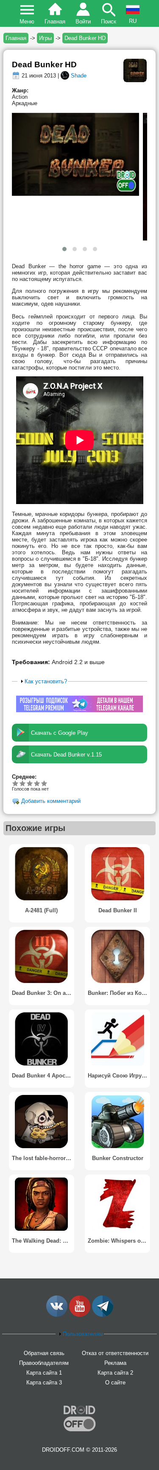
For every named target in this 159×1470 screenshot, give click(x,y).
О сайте (115, 1382)
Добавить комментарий (51, 801)
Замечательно (37, 783)
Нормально (22, 783)
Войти (83, 21)
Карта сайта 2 (115, 1373)
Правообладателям (44, 1363)
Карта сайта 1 (44, 1373)
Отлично (44, 783)
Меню (27, 21)
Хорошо (29, 783)
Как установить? (46, 681)
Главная (55, 21)
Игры (45, 38)
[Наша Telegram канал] (102, 1315)
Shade (78, 75)
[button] (64, 249)
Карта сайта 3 (44, 1382)
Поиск (108, 21)
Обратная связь (44, 1353)
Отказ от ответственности (115, 1353)
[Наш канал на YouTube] (79, 1315)
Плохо (15, 783)
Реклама (115, 1363)
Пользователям (83, 1334)
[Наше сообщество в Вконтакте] (56, 1315)
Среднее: (24, 777)
